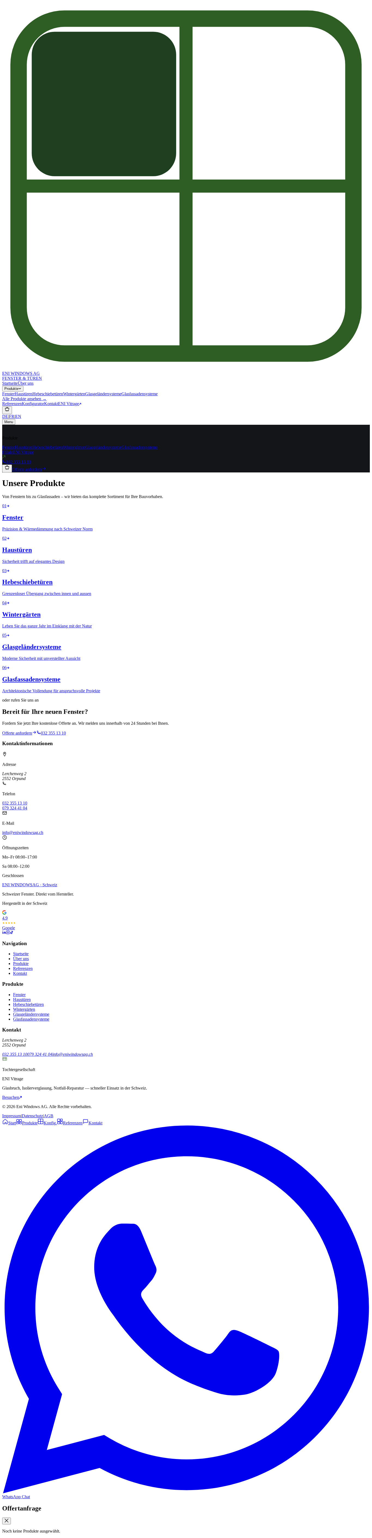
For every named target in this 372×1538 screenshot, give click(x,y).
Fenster (8, 447)
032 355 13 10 (18, 462)
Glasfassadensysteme (139, 447)
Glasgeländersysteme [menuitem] (103, 394)
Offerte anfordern (27, 469)
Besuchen (10, 1097)
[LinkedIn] (4, 932)
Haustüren (23, 447)
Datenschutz (32, 1116)
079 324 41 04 (14, 808)
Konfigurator (33, 403)
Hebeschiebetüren (47, 447)
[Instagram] (8, 932)
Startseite (10, 383)
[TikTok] (12, 932)
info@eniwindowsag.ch (22, 832)
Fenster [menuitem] (8, 394)
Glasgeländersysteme (103, 447)
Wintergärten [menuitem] (74, 394)
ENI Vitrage (68, 403)
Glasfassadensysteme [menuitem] (139, 394)
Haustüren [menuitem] (23, 394)
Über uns (25, 383)
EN (18, 416)
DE (5, 416)
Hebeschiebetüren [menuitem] (47, 394)
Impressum (11, 1116)
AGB (48, 1116)
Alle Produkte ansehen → (24, 398)
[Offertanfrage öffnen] (7, 410)
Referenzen (12, 403)
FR (11, 416)
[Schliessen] (6, 1521)
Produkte (11, 389)
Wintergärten (74, 447)
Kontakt (51, 403)
